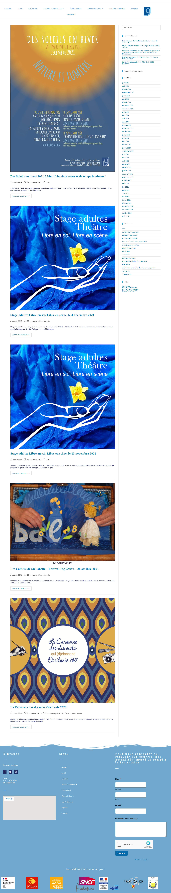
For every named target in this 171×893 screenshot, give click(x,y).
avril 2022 (125, 161)
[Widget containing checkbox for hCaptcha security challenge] (134, 844)
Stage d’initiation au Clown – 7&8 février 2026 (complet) (138, 63)
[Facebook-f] (5, 772)
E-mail (118, 805)
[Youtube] (10, 772)
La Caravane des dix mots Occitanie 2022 (38, 707)
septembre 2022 (128, 151)
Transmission (94, 9)
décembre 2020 (127, 206)
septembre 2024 (128, 109)
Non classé (126, 265)
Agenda (134, 9)
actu (48, 182)
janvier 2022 (126, 171)
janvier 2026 (126, 89)
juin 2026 (125, 83)
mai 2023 (125, 141)
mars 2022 (125, 164)
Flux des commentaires (130, 289)
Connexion (126, 286)
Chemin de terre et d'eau (130, 245)
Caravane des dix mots (73, 713)
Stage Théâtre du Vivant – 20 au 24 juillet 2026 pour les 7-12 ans (141, 46)
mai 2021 (125, 190)
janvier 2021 (126, 203)
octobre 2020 (126, 213)
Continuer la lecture (22, 195)
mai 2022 (125, 158)
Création (32, 9)
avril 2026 (125, 86)
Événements (75, 9)
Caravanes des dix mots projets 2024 (134, 242)
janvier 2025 (126, 102)
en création (126, 252)
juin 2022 (125, 154)
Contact (71, 14)
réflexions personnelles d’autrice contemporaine (138, 268)
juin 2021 (125, 187)
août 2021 (125, 184)
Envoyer (121, 853)
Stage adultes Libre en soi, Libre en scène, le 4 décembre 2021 (52, 315)
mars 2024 (125, 122)
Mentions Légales (141, 860)
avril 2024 (125, 119)
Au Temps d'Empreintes (130, 232)
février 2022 (126, 167)
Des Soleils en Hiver (129, 248)
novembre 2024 (127, 106)
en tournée (126, 255)
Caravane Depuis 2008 (54, 713)
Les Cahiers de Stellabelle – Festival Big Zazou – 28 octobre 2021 (54, 568)
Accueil (8, 9)
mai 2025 (125, 99)
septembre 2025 (128, 93)
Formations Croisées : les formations (134, 261)
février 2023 (126, 145)
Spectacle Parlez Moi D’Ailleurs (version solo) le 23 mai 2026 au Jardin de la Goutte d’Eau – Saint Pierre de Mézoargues (141, 52)
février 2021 (126, 200)
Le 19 (20, 9)
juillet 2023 (126, 135)
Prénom (118, 789)
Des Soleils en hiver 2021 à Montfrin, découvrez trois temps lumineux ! (58, 176)
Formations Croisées (129, 258)
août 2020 (125, 216)
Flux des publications (129, 288)
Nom (117, 799)
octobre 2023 (126, 132)
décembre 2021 (127, 174)
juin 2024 (125, 112)
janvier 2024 (126, 125)
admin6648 (17, 182)
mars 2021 (125, 197)
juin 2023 (125, 138)
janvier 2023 (126, 148)
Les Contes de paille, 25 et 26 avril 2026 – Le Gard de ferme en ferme (140, 58)
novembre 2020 (127, 210)
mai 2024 (125, 115)
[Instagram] (16, 772)
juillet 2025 (126, 96)
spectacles (125, 271)
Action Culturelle (52, 9)
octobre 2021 (126, 180)
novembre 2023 (127, 128)
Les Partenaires (117, 9)
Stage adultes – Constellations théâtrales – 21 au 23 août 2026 (139, 42)
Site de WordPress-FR (129, 291)
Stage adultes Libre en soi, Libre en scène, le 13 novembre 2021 (53, 453)
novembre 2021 (127, 177)
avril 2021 (125, 193)
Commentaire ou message (126, 818)
